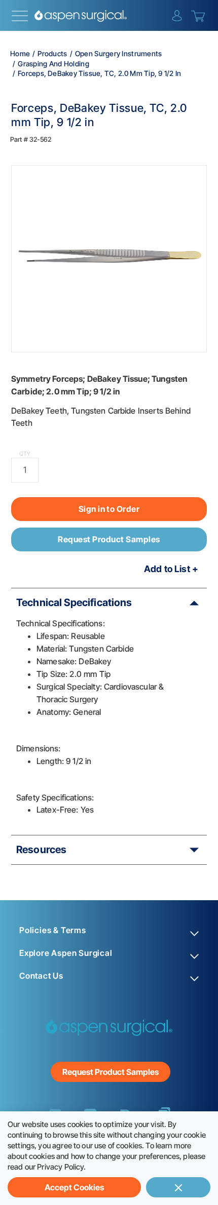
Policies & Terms (52, 930)
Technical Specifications (74, 602)
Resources (41, 850)
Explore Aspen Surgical (66, 953)
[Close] (178, 1187)
